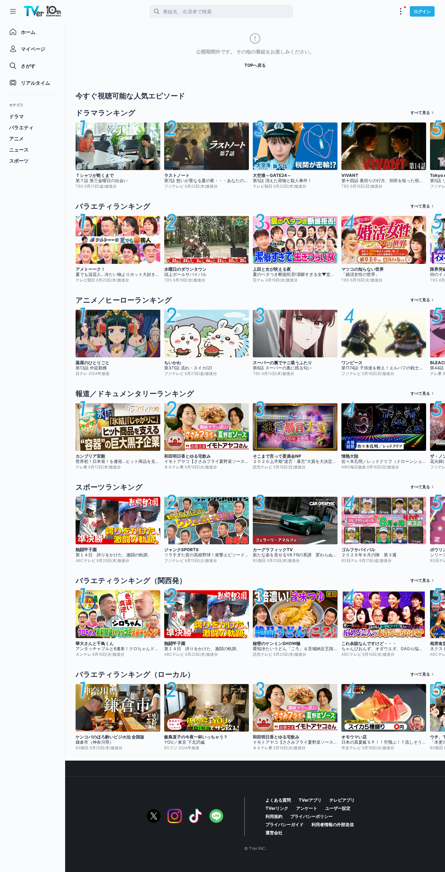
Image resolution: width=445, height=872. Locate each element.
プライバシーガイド (285, 824)
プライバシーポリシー (311, 816)
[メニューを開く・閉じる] (400, 11)
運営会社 (274, 832)
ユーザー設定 (338, 808)
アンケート (306, 808)
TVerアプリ (310, 800)
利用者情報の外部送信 (332, 824)
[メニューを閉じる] (13, 11)
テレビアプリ (342, 800)
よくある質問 (278, 800)
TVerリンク (277, 808)
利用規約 (274, 816)
